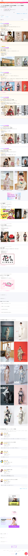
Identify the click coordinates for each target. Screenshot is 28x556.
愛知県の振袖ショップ (12, 3)
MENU (26, 1)
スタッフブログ (11, 550)
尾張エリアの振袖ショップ (17, 3)
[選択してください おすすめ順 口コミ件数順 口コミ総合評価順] (24, 19)
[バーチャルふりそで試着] (14, 196)
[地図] (8, 228)
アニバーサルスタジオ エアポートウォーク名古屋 (10, 479)
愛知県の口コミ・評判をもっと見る (23, 488)
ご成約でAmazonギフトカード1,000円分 (4, 23)
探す (23, 1)
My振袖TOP (4, 550)
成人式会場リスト (19, 550)
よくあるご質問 (15, 550)
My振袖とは (8, 550)
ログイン (25, 1)
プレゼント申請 (14, 526)
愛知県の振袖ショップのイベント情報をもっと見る (22, 13)
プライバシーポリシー (11, 551)
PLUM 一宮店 (6, 451)
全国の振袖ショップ (8, 3)
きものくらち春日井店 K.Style (8, 469)
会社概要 (15, 551)
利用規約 (23, 550)
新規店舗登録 (18, 551)
